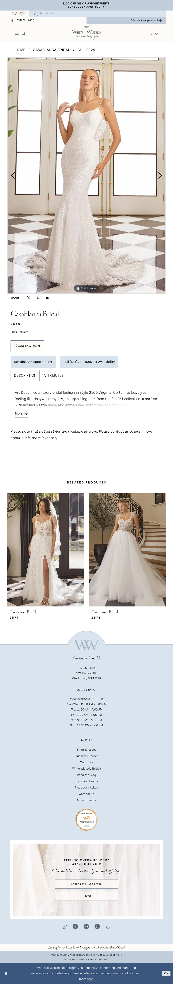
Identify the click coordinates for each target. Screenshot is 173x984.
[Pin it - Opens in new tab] (37, 298)
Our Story (86, 762)
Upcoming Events (87, 781)
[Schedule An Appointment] (23, 33)
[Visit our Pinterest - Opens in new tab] (97, 926)
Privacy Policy (59, 955)
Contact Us (86, 794)
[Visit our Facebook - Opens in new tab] (75, 926)
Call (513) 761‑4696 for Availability (89, 362)
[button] (16, 33)
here (90, 979)
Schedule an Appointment (33, 362)
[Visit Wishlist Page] (156, 33)
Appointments (86, 800)
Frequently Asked (86, 787)
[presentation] (45, 549)
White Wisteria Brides (86, 768)
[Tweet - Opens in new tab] (28, 298)
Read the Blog (86, 775)
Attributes (53, 376)
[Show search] (150, 33)
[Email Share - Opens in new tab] (47, 298)
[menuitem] (18, 14)
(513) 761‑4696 (86, 668)
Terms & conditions (111, 955)
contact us (120, 431)
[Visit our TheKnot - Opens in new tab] (108, 926)
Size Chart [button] (19, 332)
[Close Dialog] (6, 973)
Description (25, 376)
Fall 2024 (86, 50)
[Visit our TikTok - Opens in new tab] (64, 926)
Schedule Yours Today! (86, 6)
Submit (86, 896)
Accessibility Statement (84, 955)
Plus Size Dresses (86, 756)
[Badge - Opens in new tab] (86, 820)
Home (20, 50)
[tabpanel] (86, 175)
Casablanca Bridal (51, 50)
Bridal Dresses (86, 750)
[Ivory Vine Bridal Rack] (45, 14)
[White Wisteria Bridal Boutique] (18, 14)
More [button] (18, 413)
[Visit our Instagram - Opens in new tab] (86, 926)
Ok (166, 973)
